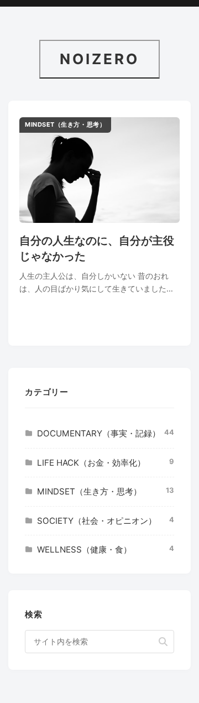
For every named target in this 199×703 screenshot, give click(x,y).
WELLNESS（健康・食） (84, 549)
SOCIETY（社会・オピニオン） (96, 520)
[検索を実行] (163, 641)
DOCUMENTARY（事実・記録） (98, 433)
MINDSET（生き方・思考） (89, 491)
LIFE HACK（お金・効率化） (91, 462)
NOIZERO (99, 58)
